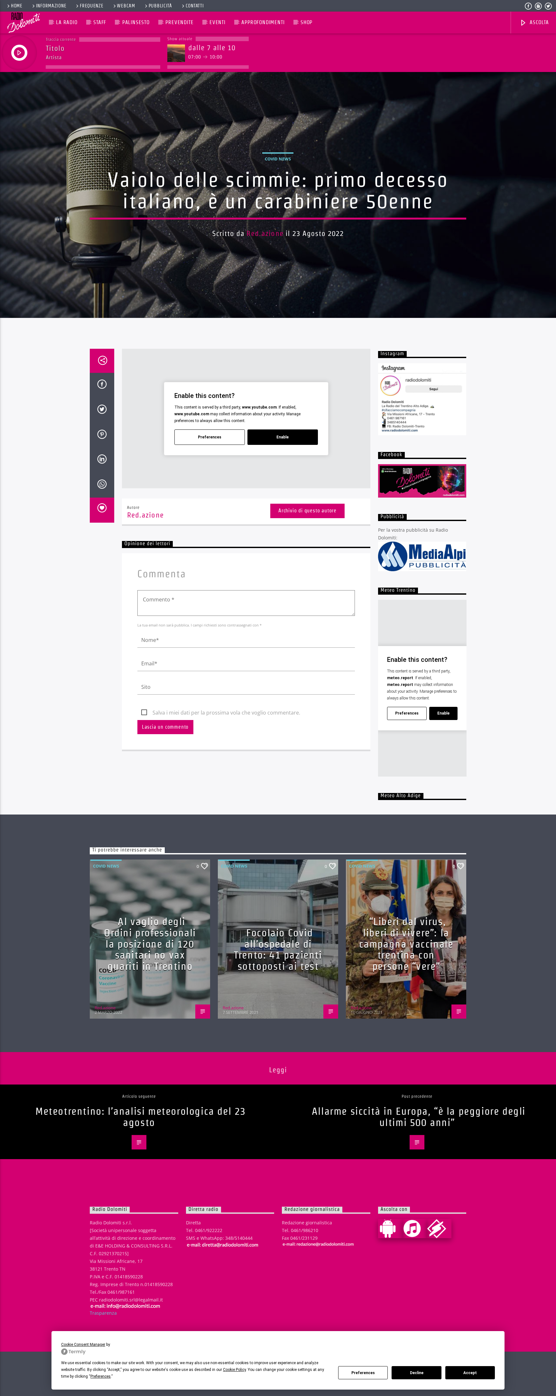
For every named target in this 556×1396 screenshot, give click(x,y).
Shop (306, 22)
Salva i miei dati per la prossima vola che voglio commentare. (226, 712)
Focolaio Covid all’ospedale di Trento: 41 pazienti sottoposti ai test (278, 949)
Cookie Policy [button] (234, 1369)
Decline (416, 1373)
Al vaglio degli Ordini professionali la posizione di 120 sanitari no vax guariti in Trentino (150, 943)
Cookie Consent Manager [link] (83, 1344)
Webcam (126, 5)
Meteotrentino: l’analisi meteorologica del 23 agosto (140, 1116)
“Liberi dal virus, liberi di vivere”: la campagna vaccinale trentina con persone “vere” (406, 943)
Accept (470, 1373)
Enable (282, 437)
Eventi (217, 22)
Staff (99, 22)
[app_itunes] (415, 1228)
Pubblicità (160, 5)
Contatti (195, 5)
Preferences (363, 1373)
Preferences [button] (100, 1376)
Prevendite (179, 22)
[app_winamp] (439, 1228)
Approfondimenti (262, 22)
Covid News (278, 159)
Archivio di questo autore (307, 510)
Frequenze (91, 5)
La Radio (66, 22)
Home (17, 5)
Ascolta (538, 22)
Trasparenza (103, 1313)
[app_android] (390, 1228)
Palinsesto (136, 22)
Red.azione (264, 233)
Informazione (51, 5)
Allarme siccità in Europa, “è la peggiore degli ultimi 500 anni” (418, 1116)
